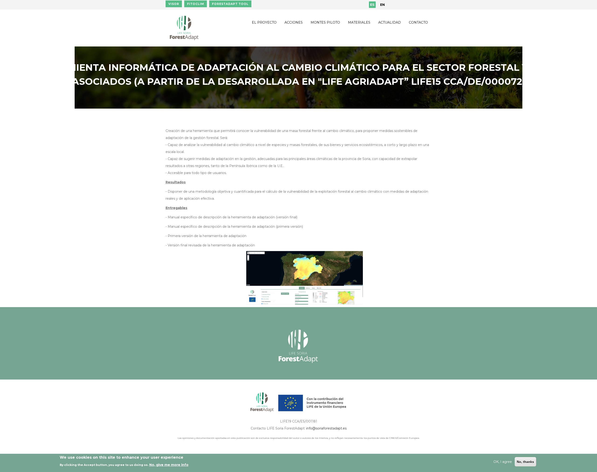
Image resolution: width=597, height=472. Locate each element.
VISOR (173, 4)
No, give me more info (168, 465)
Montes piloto (325, 22)
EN (382, 5)
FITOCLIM (195, 4)
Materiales (359, 22)
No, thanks (525, 462)
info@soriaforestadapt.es (326, 428)
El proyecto (264, 22)
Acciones (294, 22)
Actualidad (389, 22)
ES (372, 5)
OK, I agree (502, 462)
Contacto (418, 22)
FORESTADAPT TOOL (230, 4)
